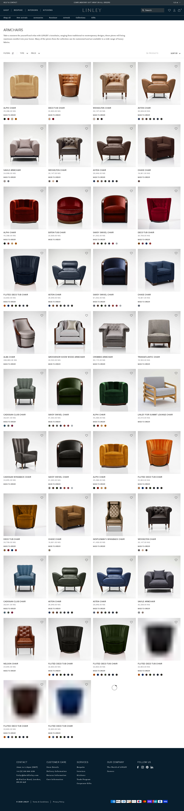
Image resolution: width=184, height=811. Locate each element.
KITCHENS (48, 10)
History (33, 13)
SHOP (6, 10)
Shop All (7, 18)
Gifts (93, 18)
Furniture (53, 18)
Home (6, 13)
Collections (80, 18)
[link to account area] (174, 10)
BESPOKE (18, 10)
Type (22, 53)
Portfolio (46, 13)
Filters (7, 53)
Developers (19, 13)
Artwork (66, 18)
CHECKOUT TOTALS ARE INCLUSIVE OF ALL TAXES (92, 2)
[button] (42, 66)
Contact (59, 13)
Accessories (38, 18)
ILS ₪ (175, 2)
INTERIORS (33, 10)
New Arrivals (22, 18)
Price (33, 53)
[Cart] (179, 10)
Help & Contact (10, 2)
